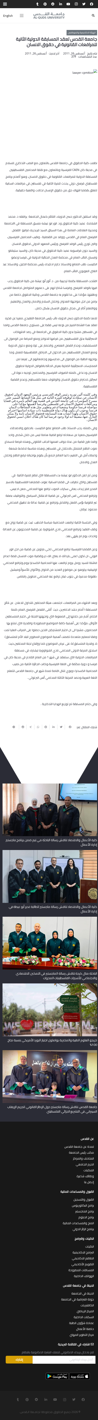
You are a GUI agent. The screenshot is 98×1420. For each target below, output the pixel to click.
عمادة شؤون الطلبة (81, 1323)
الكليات (89, 1246)
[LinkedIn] (60, 4)
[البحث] (93, 15)
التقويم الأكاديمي (82, 1264)
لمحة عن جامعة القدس (79, 1146)
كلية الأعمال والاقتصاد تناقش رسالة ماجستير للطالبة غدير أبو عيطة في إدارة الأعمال (53, 909)
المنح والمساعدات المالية (78, 1223)
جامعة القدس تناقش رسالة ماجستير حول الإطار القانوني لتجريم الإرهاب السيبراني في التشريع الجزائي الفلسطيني (52, 1109)
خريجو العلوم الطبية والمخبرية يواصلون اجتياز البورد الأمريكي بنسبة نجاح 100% (52, 1042)
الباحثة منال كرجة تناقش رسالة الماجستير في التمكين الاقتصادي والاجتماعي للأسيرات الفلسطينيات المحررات (56, 975)
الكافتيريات (87, 1305)
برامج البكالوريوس (83, 1205)
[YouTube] (68, 4)
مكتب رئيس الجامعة (81, 1152)
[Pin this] (46, 727)
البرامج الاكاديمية (83, 1252)
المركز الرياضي (85, 1311)
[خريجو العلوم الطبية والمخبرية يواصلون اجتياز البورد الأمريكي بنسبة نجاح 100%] (50, 985)
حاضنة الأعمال (85, 1329)
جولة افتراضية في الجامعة (77, 1299)
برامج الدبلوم (86, 1217)
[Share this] (68, 727)
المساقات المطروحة (81, 1270)
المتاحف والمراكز (83, 1158)
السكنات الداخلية (84, 1317)
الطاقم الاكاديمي (83, 1258)
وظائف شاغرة (85, 1176)
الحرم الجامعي (85, 1164)
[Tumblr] (37, 4)
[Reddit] (53, 4)
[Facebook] (91, 4)
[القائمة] (21, 15)
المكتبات (88, 1170)
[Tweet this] (61, 727)
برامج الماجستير (84, 1211)
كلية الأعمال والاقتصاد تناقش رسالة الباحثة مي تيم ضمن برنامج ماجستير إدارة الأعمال (51, 842)
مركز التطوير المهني (82, 1334)
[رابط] (49, 15)
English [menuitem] (8, 16)
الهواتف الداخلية (84, 1276)
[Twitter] (84, 4)
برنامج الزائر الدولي (83, 1229)
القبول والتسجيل (83, 1199)
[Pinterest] (45, 4)
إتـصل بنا (89, 1182)
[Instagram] (76, 4)
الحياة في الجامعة (82, 1293)
